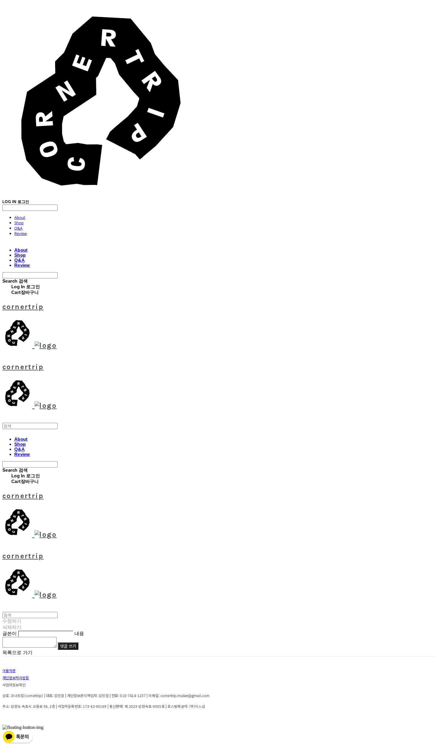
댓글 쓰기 (68, 646)
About (19, 217)
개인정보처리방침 (15, 677)
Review (20, 233)
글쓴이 (9, 633)
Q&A (18, 228)
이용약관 (8, 670)
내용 (79, 633)
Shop (19, 222)
